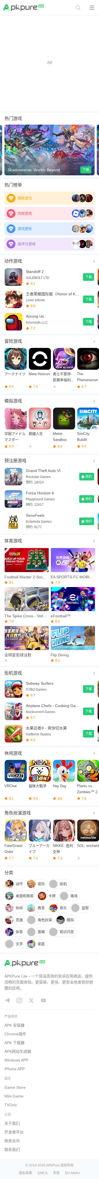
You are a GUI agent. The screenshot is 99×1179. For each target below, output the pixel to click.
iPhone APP (14, 1069)
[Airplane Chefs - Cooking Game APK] (13, 711)
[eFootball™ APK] (73, 599)
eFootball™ (61, 616)
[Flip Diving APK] (73, 638)
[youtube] (43, 1000)
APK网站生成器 (17, 1051)
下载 (85, 170)
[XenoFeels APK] (13, 521)
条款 (56, 1173)
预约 (88, 477)
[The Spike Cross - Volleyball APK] (26, 599)
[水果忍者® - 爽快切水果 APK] (13, 734)
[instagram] (19, 1000)
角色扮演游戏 (17, 813)
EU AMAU (72, 1173)
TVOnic (10, 1105)
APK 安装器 (14, 1025)
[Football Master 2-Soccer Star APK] (26, 560)
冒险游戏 (13, 341)
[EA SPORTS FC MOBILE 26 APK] (73, 560)
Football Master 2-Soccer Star (26, 577)
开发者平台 (14, 1132)
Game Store (15, 1087)
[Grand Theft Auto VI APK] (13, 477)
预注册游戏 (15, 460)
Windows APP (16, 1060)
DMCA (43, 1173)
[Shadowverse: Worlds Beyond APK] (49, 150)
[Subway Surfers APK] (13, 689)
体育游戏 (13, 541)
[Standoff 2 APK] (13, 277)
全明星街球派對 (17, 655)
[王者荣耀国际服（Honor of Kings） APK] (13, 299)
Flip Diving (60, 655)
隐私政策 (25, 1173)
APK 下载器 (14, 1042)
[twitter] (31, 1000)
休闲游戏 (13, 753)
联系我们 (12, 1149)
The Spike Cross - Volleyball (26, 616)
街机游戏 (13, 673)
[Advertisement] (49, 62)
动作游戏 (13, 261)
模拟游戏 (13, 401)
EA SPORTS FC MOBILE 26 (73, 577)
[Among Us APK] (13, 322)
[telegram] (7, 1000)
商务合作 (12, 1141)
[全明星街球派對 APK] (26, 638)
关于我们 (12, 1123)
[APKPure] (24, 7)
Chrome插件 (15, 1034)
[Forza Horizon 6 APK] (13, 499)
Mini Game (13, 1096)
